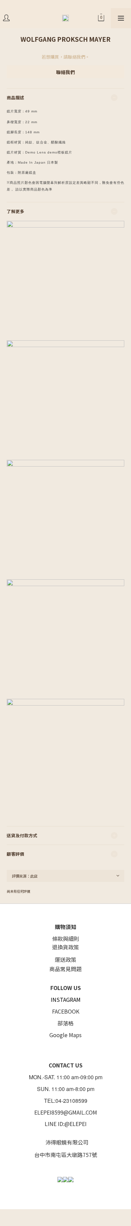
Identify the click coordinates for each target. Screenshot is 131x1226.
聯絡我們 (65, 72)
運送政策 (65, 959)
